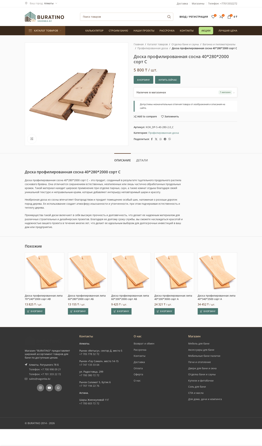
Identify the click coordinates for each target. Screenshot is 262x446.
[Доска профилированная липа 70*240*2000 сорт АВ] (44, 272)
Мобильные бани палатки (204, 355)
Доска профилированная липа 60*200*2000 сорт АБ (130, 297)
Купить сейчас (168, 80)
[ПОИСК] (169, 17)
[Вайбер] (169, 139)
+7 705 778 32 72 (89, 354)
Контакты (139, 355)
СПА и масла (196, 393)
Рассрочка (140, 349)
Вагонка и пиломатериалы (219, 44)
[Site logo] (44, 16)
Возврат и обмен (144, 343)
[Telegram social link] (165, 139)
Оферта (138, 374)
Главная (139, 44)
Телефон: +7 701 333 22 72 (45, 374)
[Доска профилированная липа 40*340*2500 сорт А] (217, 272)
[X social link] (156, 139)
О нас (137, 380)
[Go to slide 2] (133, 319)
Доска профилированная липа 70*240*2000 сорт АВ (44, 297)
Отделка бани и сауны (185, 44)
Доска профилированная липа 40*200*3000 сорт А (173, 297)
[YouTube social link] (49, 387)
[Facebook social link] (152, 139)
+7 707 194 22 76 (89, 385)
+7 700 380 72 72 (89, 375)
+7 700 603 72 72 (89, 403)
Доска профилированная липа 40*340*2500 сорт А (216, 297)
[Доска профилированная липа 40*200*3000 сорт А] (174, 272)
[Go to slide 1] (129, 319)
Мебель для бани (198, 343)
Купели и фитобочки (201, 380)
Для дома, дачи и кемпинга (205, 399)
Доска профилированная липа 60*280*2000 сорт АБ (87, 297)
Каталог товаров (157, 44)
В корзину (143, 80)
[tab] (122, 158)
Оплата (138, 368)
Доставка (182, 3)
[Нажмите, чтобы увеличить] (31, 138)
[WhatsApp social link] (160, 139)
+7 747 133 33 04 (89, 364)
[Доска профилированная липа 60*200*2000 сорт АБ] (131, 272)
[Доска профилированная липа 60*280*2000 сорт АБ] (87, 272)
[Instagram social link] (40, 387)
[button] (35, 311)
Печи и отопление (199, 362)
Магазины (198, 3)
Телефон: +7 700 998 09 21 (45, 369)
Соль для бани (197, 386)
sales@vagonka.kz (39, 378)
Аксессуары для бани (201, 349)
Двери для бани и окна (202, 368)
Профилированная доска (152, 48)
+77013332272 (228, 3)
